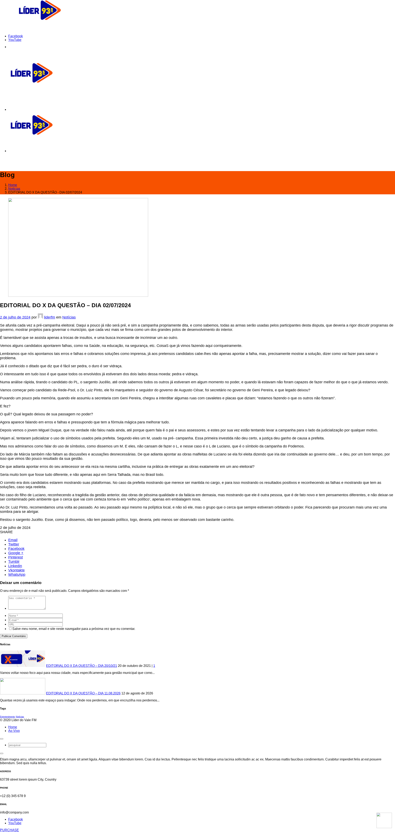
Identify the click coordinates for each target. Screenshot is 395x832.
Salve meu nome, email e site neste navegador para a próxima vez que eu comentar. (73, 628)
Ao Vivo (14, 730)
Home (12, 727)
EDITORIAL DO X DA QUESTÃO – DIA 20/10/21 (81, 665)
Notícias (69, 317)
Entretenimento (7, 716)
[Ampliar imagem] (78, 295)
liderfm (49, 317)
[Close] (1, 738)
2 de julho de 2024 (15, 317)
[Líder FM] (40, 29)
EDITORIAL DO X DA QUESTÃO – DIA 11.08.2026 (83, 693)
